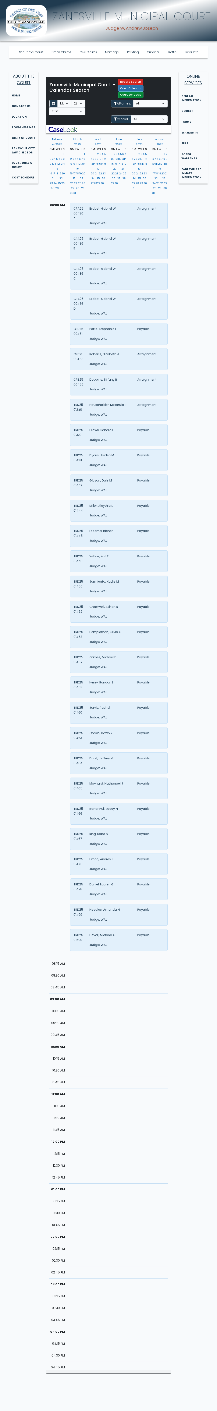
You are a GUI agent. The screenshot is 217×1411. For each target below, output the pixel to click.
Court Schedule (131, 94)
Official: (122, 119)
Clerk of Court (23, 138)
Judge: (94, 223)
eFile (184, 143)
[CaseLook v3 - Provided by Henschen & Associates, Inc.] (63, 129)
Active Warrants (189, 156)
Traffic (172, 52)
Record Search (130, 81)
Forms (186, 122)
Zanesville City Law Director (23, 150)
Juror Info (192, 52)
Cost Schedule (23, 177)
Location (19, 116)
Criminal (153, 52)
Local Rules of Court (23, 165)
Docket (187, 111)
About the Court (30, 52)
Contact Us (21, 106)
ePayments (189, 132)
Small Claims (61, 52)
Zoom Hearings (23, 127)
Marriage (112, 52)
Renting (133, 52)
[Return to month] (53, 103)
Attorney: (124, 103)
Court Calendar (131, 88)
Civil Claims (88, 52)
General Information (191, 98)
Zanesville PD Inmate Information (191, 173)
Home (16, 95)
